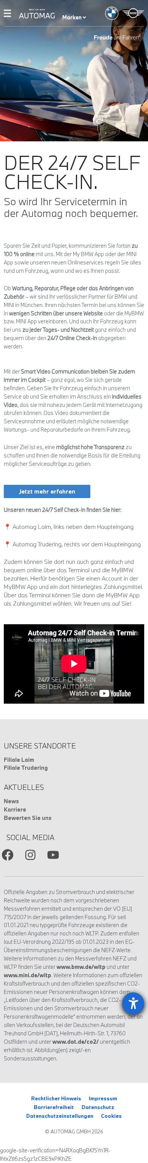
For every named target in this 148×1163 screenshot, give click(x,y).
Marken (72, 17)
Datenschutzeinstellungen (59, 1115)
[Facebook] (7, 854)
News (11, 801)
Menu (7, 13)
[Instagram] (30, 854)
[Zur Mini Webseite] (133, 13)
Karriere (15, 809)
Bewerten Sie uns (28, 817)
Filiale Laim (19, 759)
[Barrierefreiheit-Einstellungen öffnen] (133, 1003)
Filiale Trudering (26, 767)
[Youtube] (53, 854)
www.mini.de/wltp (27, 975)
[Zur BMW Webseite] (111, 13)
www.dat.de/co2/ (75, 1041)
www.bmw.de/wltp (81, 966)
